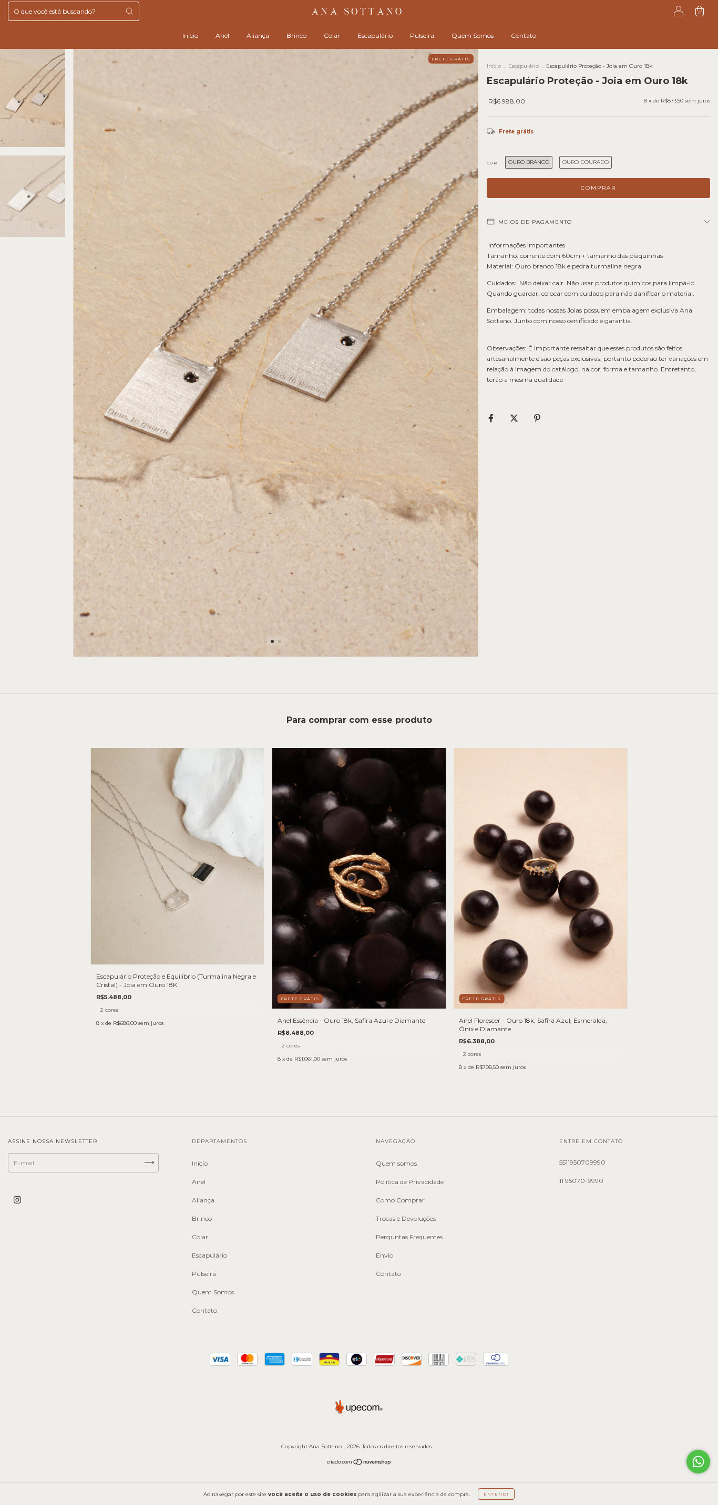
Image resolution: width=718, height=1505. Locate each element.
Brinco (296, 35)
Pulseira (422, 35)
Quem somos (396, 1163)
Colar (332, 35)
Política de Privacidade (410, 1182)
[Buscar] (129, 11)
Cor (492, 162)
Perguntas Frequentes (409, 1237)
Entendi (496, 1494)
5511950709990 (582, 1162)
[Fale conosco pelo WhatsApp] (698, 1461)
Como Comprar (400, 1200)
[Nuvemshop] (359, 1463)
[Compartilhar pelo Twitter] (515, 418)
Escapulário (375, 35)
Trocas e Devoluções (406, 1218)
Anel (222, 35)
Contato (523, 35)
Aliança (258, 35)
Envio (384, 1255)
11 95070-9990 (581, 1181)
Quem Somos (473, 35)
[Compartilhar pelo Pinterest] (537, 418)
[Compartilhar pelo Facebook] (492, 418)
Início (190, 35)
